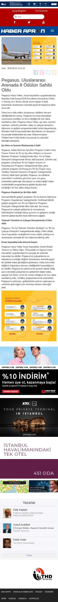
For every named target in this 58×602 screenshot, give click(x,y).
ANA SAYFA (6, 592)
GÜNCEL (12, 599)
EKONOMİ (49, 592)
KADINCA (23, 599)
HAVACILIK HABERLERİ (23, 592)
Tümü (29, 555)
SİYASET (39, 592)
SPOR (3, 599)
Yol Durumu (41, 11)
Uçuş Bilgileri (19, 11)
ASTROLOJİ (34, 599)
